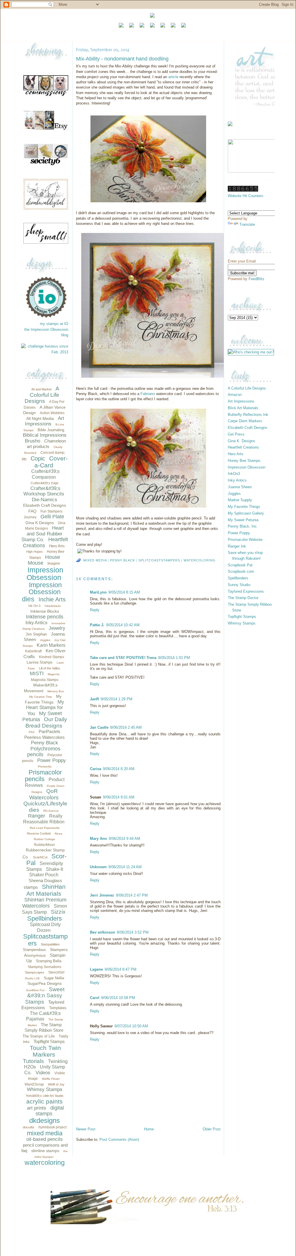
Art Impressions (44, 421)
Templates (57, 1008)
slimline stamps (45, 1150)
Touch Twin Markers (45, 1051)
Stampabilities (50, 944)
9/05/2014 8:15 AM (124, 592)
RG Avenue (51, 810)
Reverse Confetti (39, 833)
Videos (43, 1072)
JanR (94, 699)
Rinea (58, 833)
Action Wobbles (52, 413)
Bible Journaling (51, 430)
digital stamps (50, 1111)
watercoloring (45, 1162)
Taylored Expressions (246, 591)
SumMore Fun (35, 990)
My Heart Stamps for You (45, 707)
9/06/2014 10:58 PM (118, 998)
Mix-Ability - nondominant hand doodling (122, 59)
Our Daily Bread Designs (46, 722)
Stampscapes (34, 972)
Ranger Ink (237, 546)
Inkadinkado (53, 605)
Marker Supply (240, 500)
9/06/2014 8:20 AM (118, 769)
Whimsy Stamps (44, 1089)
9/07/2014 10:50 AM (131, 1026)
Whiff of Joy (56, 1084)
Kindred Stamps (51, 657)
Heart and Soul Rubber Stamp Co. (42, 533)
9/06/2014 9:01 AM (118, 797)
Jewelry (57, 628)
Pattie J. (97, 625)
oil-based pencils (44, 1139)
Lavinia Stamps (40, 662)
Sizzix (58, 912)
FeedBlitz (256, 279)
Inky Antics (36, 622)
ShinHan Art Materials (46, 890)
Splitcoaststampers (45, 940)
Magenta (54, 674)
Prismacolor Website (245, 539)
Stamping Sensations (44, 967)
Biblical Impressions (44, 435)
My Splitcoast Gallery (246, 513)
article (174, 77)
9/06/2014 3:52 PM (133, 932)
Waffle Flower (51, 1078)
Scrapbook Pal (240, 565)
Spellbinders (44, 918)
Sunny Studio (239, 585)
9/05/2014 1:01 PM (174, 657)
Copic (38, 458)
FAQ (32, 511)
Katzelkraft (33, 651)
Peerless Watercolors (44, 737)
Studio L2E (32, 978)
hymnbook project (52, 1127)
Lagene (96, 969)
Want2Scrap (34, 1084)
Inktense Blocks (44, 611)
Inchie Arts (52, 599)
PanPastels (49, 731)
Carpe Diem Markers (245, 421)
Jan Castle (99, 727)
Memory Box (55, 691)
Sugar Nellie (54, 978)
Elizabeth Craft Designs (44, 505)
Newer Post (85, 1129)
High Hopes (34, 551)
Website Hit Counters (245, 196)
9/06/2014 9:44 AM (124, 838)
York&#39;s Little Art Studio (44, 1095)
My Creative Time (40, 696)
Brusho (32, 441)
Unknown (98, 867)
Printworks (44, 766)
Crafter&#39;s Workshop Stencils (43, 491)
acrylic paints (44, 1101)
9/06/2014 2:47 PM (132, 895)
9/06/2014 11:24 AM (125, 867)
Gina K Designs (39, 522)
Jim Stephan (36, 634)
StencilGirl (56, 972)
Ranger (36, 816)
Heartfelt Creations (243, 447)
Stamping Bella (48, 961)
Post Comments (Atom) (119, 1139)
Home (149, 1129)
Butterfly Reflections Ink (248, 414)
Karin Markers (51, 645)
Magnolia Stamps (44, 680)
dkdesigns (44, 1120)
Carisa (95, 769)
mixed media (44, 1133)
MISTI (37, 673)
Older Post (212, 1129)
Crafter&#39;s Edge (44, 483)
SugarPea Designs (44, 983)
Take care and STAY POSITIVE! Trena (123, 657)
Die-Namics (44, 499)
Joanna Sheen (240, 487)
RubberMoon (44, 845)
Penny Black (44, 742)
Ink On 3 (34, 605)
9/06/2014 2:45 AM (126, 727)
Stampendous (34, 949)
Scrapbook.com (241, 571)
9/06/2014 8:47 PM (120, 969)
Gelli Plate (52, 516)
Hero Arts (57, 546)
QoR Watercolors (44, 794)
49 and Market (41, 389)
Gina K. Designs (241, 441)
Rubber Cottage (44, 839)
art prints (36, 1108)
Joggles (45, 640)
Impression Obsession (45, 574)
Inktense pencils (44, 617)
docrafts (28, 1127)
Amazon (235, 394)
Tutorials (33, 1061)
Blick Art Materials (243, 408)
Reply (94, 610)
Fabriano (147, 394)
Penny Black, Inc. (243, 526)
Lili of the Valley (49, 668)
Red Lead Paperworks (45, 827)
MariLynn (98, 592)
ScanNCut (40, 857)
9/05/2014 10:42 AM (123, 625)
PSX (32, 732)
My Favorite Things (244, 506)
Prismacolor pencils (43, 776)
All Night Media (40, 418)
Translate (247, 224)
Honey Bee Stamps (244, 460)
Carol (94, 998)
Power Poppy (51, 760)
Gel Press (236, 434)
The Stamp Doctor (243, 598)
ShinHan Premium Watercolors (44, 903)
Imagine (53, 563)
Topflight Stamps (49, 1041)
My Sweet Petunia (243, 520)
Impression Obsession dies (42, 592)
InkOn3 (234, 473)
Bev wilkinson (102, 932)
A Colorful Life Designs (42, 394)
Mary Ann (98, 838)
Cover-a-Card (51, 462)
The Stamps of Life (39, 1036)
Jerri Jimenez (102, 895)
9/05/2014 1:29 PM (116, 699)
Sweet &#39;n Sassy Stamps (45, 995)
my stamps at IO (54, 324)
